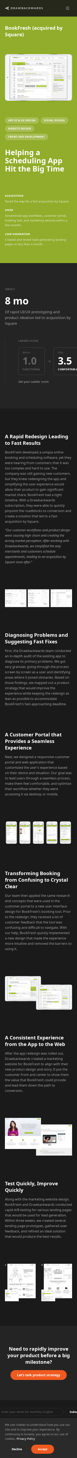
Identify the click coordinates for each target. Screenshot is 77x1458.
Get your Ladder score (33, 382)
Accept (42, 1449)
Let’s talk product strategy (38, 1375)
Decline (17, 1449)
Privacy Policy (26, 1439)
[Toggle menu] (67, 8)
